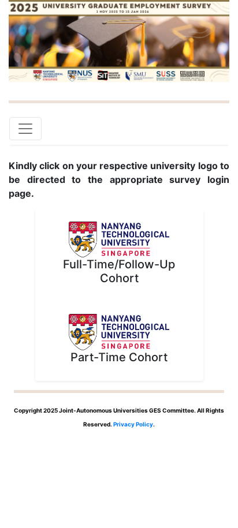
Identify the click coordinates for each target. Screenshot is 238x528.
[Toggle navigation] (25, 128)
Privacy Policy (133, 424)
